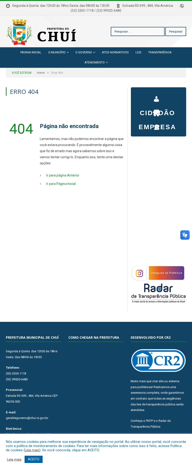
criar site (158, 381)
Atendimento (95, 62)
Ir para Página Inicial (61, 184)
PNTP (149, 420)
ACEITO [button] (33, 459)
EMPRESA (157, 111)
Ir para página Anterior (62, 175)
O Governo (83, 52)
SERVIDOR (157, 125)
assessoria (138, 392)
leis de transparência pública (156, 404)
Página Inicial (30, 52)
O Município (57, 52)
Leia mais (32, 450)
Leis (138, 52)
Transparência (160, 52)
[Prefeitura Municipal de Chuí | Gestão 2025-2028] (42, 31)
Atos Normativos (115, 52)
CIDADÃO (157, 97)
